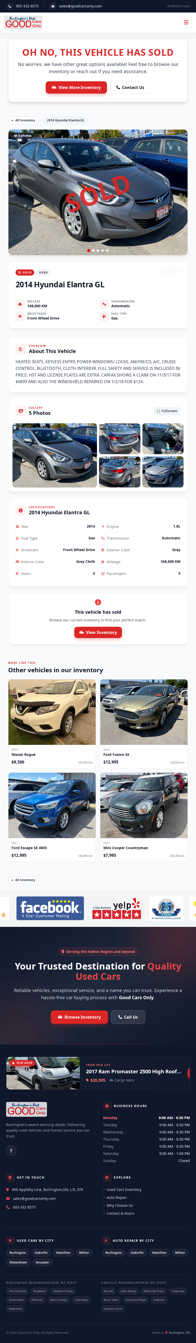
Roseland (39, 1291)
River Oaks (111, 1300)
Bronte (108, 1291)
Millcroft (37, 1300)
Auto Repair (117, 1197)
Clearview (178, 1291)
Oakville (41, 1252)
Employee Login (178, 6)
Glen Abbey (128, 1291)
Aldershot (15, 1309)
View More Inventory (79, 87)
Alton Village (58, 1300)
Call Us (131, 1017)
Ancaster (42, 1262)
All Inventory (25, 120)
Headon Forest (63, 1291)
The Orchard (17, 1291)
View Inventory (101, 632)
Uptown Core (113, 1309)
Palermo (159, 1300)
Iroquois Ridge (136, 1300)
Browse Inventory (83, 1017)
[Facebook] (11, 1150)
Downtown (16, 1300)
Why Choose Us (120, 1205)
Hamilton (63, 1252)
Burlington (17, 1252)
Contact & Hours (120, 1213)
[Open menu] (186, 22)
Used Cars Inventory (124, 1189)
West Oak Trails (154, 1291)
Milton (84, 1252)
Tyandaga (81, 1300)
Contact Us (133, 87)
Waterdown (18, 1262)
